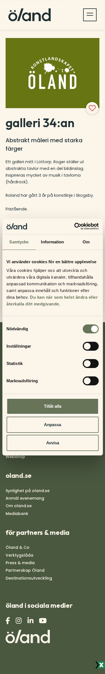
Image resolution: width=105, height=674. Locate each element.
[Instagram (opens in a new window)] (19, 620)
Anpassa (52, 424)
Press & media (20, 563)
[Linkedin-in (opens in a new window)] (31, 620)
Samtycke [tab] (19, 241)
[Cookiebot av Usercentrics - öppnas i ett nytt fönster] (75, 226)
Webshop (15, 456)
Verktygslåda (19, 555)
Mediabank (17, 513)
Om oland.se (19, 506)
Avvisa (52, 442)
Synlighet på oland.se (28, 490)
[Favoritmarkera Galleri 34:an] (92, 108)
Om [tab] (86, 241)
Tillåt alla (52, 406)
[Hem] (29, 14)
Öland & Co (17, 547)
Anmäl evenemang (25, 498)
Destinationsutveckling (29, 578)
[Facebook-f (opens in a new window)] (8, 620)
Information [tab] (52, 241)
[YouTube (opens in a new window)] (43, 620)
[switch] (91, 346)
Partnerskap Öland (25, 570)
